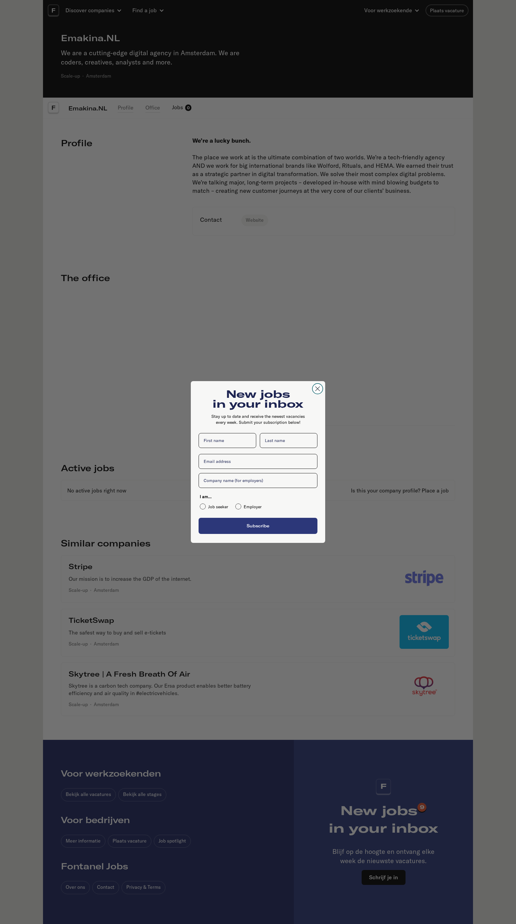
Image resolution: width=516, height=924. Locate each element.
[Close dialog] (317, 389)
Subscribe (258, 525)
